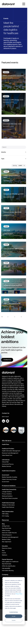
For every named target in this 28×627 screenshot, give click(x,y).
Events (4, 552)
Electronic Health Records (9, 532)
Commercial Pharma (7, 464)
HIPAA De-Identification (8, 566)
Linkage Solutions (7, 491)
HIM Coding (5, 513)
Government (5, 475)
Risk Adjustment (6, 541)
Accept (13, 616)
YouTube (7, 421)
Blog (3, 550)
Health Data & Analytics (8, 471)
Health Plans (5, 444)
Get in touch (5, 416)
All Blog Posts (6, 526)
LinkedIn (3, 421)
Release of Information (8, 505)
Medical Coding (6, 539)
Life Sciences (5, 459)
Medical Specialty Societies (9, 477)
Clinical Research (7, 535)
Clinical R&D (5, 462)
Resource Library (7, 548)
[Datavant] (8, 4)
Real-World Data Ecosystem (10, 498)
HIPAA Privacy (6, 530)
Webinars (4, 555)
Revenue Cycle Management (10, 453)
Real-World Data (6, 528)
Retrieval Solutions (7, 496)
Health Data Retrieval (8, 507)
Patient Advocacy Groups (9, 479)
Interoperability (6, 568)
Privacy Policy (19, 593)
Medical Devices (6, 466)
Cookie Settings (13, 612)
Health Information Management (11, 451)
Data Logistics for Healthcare (10, 561)
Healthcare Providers (8, 448)
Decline (13, 620)
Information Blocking (8, 570)
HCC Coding (5, 516)
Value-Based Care (7, 455)
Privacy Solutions (7, 494)
